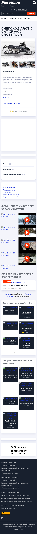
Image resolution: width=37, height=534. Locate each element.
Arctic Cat (6, 97)
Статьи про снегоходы (9, 473)
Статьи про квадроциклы (10, 488)
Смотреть (8, 294)
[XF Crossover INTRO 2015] (27, 219)
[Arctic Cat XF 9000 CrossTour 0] (9, 215)
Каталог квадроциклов (9, 477)
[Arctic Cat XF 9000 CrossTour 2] (9, 241)
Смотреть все (18, 353)
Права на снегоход (9, 190)
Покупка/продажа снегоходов (12, 288)
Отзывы (7, 164)
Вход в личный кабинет (10, 492)
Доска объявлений (8, 465)
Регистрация (22, 10)
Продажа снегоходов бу (10, 197)
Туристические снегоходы (11, 103)
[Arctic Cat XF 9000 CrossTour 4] (9, 267)
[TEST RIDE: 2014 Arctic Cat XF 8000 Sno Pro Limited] (27, 258)
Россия (12, 6)
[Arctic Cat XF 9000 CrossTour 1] (9, 228)
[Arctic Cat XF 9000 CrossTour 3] (9, 254)
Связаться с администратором (12, 505)
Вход (15, 10)
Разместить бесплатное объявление (15, 495)
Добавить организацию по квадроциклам (16, 501)
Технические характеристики (13, 174)
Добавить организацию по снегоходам (15, 498)
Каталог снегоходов (8, 462)
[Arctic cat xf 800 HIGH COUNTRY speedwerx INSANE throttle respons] (27, 245)
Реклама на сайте (8, 508)
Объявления (7, 192)
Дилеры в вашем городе (11, 194)
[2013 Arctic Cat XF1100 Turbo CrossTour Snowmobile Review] (27, 232)
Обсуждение (7, 169)
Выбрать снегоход (9, 188)
